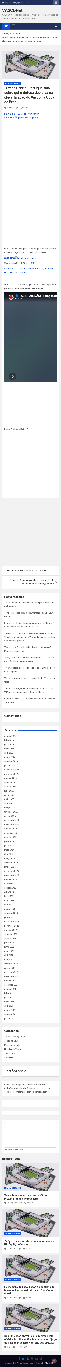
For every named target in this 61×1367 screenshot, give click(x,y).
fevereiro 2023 (11, 913)
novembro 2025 (11, 774)
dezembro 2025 (11, 769)
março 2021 (9, 1010)
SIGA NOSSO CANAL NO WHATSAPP (21, 114)
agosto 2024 (10, 837)
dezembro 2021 (11, 972)
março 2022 (9, 959)
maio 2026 (9, 748)
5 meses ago (12, 107)
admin (26, 107)
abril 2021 (8, 1006)
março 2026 (9, 757)
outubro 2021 (10, 980)
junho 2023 (9, 896)
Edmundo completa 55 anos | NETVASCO (26, 570)
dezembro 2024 (11, 820)
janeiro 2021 (10, 1018)
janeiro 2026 (10, 765)
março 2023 (9, 909)
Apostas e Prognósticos (15, 1036)
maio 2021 (9, 1001)
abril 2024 (8, 854)
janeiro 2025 (10, 816)
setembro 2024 (11, 833)
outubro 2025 (10, 778)
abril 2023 (8, 904)
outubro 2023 (10, 879)
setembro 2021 (11, 985)
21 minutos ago (14, 1248)
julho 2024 (9, 841)
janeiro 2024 (10, 867)
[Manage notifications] (54, 1360)
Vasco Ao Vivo (11, 1053)
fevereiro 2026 (11, 761)
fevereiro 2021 (11, 1014)
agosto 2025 (10, 786)
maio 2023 (9, 900)
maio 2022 (9, 951)
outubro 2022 (10, 930)
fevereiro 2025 (11, 812)
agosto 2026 (10, 736)
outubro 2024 (10, 828)
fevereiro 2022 (11, 963)
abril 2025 (8, 803)
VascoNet (9, 1057)
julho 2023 (9, 892)
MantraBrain (50, 1363)
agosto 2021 (10, 989)
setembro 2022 (11, 934)
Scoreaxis (19, 1149)
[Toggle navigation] (13, 26)
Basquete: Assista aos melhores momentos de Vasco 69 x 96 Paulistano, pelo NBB (32, 582)
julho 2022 (9, 942)
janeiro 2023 (10, 917)
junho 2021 (9, 997)
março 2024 (9, 858)
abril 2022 (8, 955)
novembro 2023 (11, 875)
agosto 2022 (10, 938)
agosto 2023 (10, 888)
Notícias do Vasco (12, 84)
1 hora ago (11, 1347)
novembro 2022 (11, 926)
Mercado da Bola (12, 1045)
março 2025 (9, 807)
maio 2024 (9, 850)
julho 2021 (9, 993)
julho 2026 (9, 740)
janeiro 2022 (10, 968)
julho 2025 (9, 791)
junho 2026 (9, 744)
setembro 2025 (11, 782)
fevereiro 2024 (11, 862)
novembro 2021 (11, 976)
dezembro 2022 (11, 921)
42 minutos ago (14, 1298)
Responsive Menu (56, 2)
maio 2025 (9, 799)
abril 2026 (8, 753)
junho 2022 (9, 947)
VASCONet (12, 10)
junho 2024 (9, 845)
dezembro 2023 (11, 871)
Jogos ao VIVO (11, 1041)
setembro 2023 (11, 883)
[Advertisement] (30, 151)
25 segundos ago (14, 1203)
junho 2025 (9, 795)
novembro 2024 (11, 824)
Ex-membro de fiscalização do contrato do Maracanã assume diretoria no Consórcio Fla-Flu (29, 1290)
